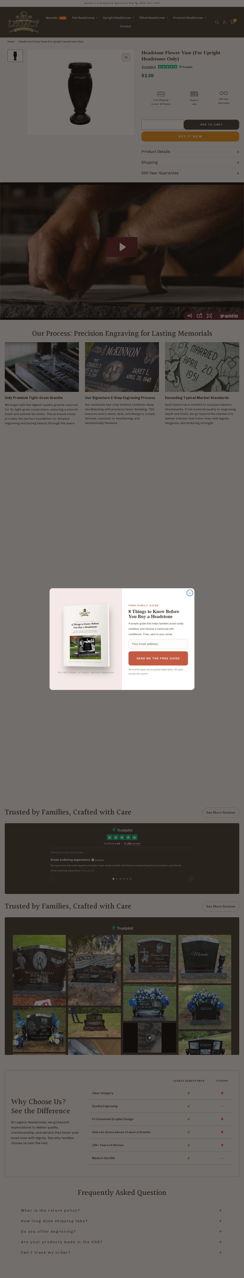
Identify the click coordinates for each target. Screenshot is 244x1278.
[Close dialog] (190, 593)
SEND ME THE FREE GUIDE (158, 658)
